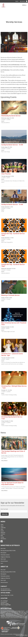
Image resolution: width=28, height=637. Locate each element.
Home (2, 524)
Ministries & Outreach (10, 545)
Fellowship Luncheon (5, 554)
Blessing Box (3, 552)
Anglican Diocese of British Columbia (16, 624)
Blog (2, 535)
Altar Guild (3, 548)
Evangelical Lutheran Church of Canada (5, 630)
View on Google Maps (6, 604)
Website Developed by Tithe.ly (21, 635)
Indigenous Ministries (5, 556)
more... (2, 563)
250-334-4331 (22, 1)
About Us (4, 567)
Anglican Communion (15, 628)
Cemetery (3, 534)
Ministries (3, 532)
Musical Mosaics (4, 561)
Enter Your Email (4, 509)
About (2, 526)
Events (2, 530)
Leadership (3, 527)
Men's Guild (3, 559)
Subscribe (5, 514)
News (2, 529)
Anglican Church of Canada (5, 628)
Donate (2, 537)
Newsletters (3, 538)
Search (16, 1)
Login (21, 634)
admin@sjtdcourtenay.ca (6, 590)
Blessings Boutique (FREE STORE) (8, 550)
